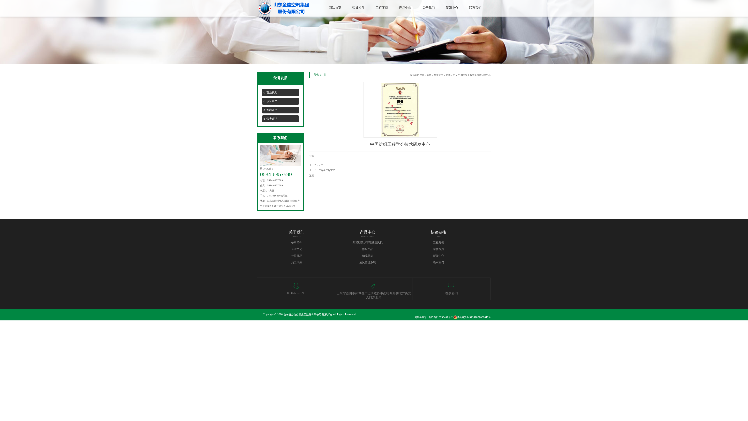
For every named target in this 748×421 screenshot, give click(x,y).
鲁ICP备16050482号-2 (441, 317)
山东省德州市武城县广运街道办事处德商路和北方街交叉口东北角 (373, 295)
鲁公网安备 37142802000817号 (474, 317)
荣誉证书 (450, 75)
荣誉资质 (438, 75)
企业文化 (296, 249)
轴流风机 (367, 255)
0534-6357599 (296, 293)
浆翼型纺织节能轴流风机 (368, 242)
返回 (311, 175)
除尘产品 (367, 249)
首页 (429, 75)
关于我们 (296, 232)
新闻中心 (438, 255)
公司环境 (296, 255)
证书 (321, 165)
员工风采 (296, 262)
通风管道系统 (367, 262)
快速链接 (438, 232)
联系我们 (438, 262)
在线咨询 (451, 293)
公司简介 (296, 242)
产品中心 (367, 232)
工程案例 (438, 242)
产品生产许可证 (327, 170)
